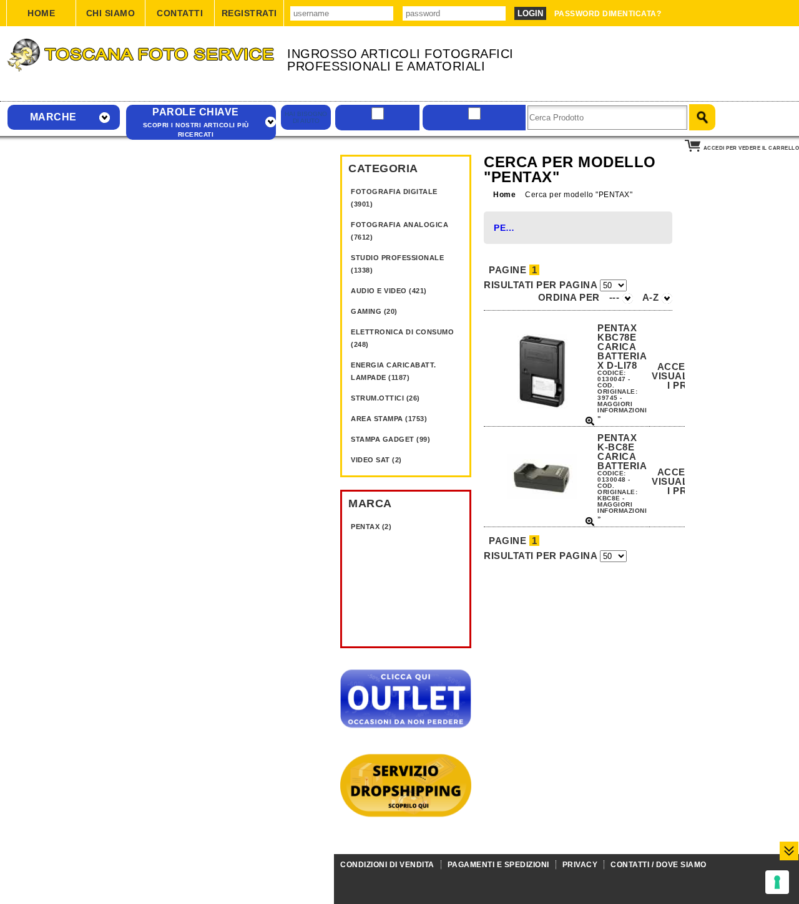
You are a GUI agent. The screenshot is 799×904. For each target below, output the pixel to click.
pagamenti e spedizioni (498, 864)
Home (41, 13)
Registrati (249, 13)
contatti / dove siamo (658, 864)
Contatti (180, 13)
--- (615, 297)
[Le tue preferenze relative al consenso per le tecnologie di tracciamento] (777, 882)
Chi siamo (110, 13)
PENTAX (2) (371, 526)
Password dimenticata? (608, 13)
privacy (580, 864)
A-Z (652, 297)
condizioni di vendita (387, 864)
